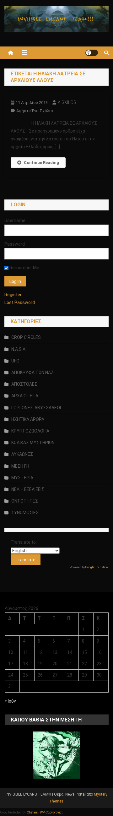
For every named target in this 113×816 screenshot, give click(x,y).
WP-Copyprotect (51, 812)
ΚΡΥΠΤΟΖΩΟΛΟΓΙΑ (30, 430)
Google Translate (96, 567)
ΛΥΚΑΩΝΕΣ (22, 454)
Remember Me (23, 267)
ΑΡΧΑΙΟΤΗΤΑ (24, 395)
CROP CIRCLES (26, 337)
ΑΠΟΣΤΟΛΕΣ (24, 384)
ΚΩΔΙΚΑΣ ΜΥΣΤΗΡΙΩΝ (33, 442)
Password (14, 244)
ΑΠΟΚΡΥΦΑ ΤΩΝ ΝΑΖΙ (33, 372)
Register (13, 294)
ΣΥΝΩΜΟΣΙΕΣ (25, 512)
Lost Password (19, 302)
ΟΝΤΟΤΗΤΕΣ (24, 500)
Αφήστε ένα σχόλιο (34, 110)
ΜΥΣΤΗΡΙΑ (22, 477)
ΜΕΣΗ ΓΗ (20, 466)
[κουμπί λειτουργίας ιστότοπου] (91, 53)
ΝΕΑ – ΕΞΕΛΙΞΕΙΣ (27, 489)
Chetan (32, 812)
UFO (15, 360)
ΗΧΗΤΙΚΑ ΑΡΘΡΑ (27, 419)
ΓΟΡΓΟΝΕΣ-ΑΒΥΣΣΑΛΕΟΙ (36, 407)
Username (14, 220)
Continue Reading (41, 162)
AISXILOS (67, 102)
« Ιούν (10, 701)
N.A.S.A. (18, 349)
